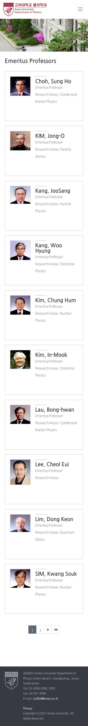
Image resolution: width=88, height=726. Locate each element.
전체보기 (80, 9)
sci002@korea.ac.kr (45, 698)
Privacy (27, 708)
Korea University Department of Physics (26, 9)
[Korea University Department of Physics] (12, 680)
